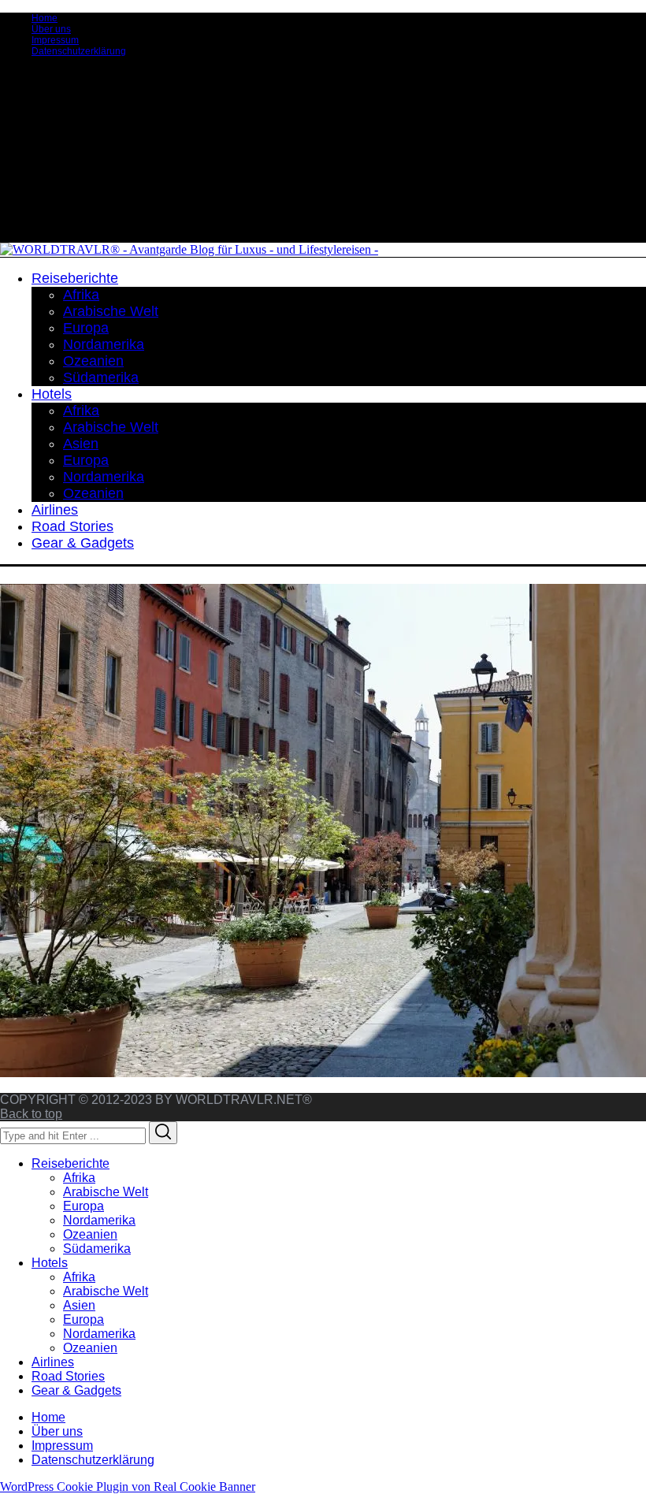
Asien (79, 1305)
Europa (83, 1206)
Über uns (51, 29)
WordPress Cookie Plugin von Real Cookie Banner (127, 1486)
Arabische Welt (105, 1192)
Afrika (79, 1177)
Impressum (55, 40)
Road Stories (68, 1376)
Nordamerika (99, 1220)
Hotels (50, 1262)
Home (45, 18)
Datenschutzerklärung (79, 51)
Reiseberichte (71, 1163)
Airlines (53, 1362)
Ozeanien (90, 1234)
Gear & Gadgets (76, 1390)
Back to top (31, 1113)
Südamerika (97, 1248)
